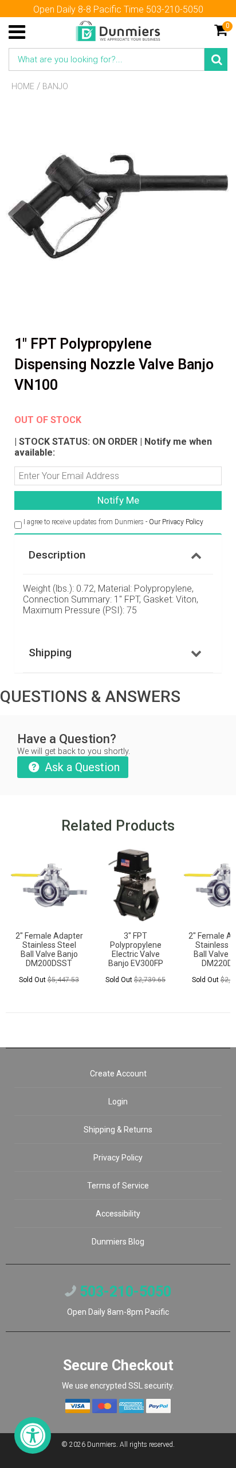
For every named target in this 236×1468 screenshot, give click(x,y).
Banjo (55, 86)
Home (22, 86)
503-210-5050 (123, 1291)
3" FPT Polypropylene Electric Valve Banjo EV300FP (135, 949)
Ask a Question (81, 767)
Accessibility (118, 1213)
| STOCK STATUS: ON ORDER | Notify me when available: (113, 436)
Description (57, 554)
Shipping (50, 652)
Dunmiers (101, 1445)
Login (118, 1101)
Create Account (118, 1073)
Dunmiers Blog (118, 1241)
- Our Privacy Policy (174, 522)
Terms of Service (118, 1185)
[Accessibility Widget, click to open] (32, 1435)
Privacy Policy (118, 1157)
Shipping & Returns (118, 1129)
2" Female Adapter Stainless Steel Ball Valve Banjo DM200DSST (49, 949)
